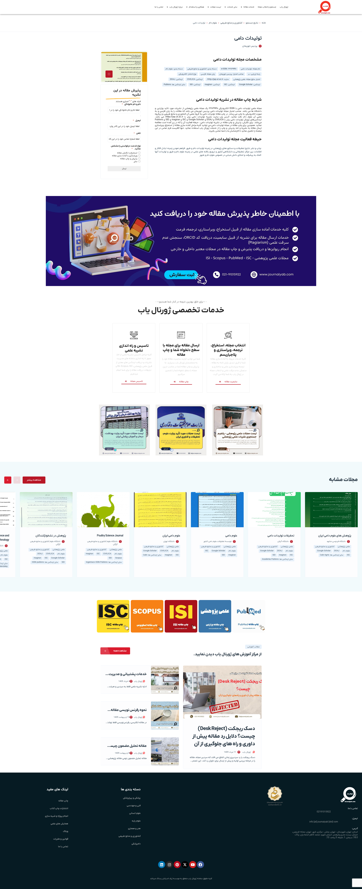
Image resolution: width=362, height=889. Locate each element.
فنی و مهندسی (134, 805)
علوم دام (213, 22)
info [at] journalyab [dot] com (323, 821)
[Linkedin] (161, 864)
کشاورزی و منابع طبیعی (231, 22)
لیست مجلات (215, 7)
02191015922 (324, 811)
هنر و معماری (134, 828)
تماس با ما (159, 7)
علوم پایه (136, 820)
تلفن (137, 133)
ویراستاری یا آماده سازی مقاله (124, 155)
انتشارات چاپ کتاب (59, 808)
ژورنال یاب (284, 7)
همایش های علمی (59, 823)
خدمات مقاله (249, 7)
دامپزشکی (136, 843)
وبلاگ (65, 831)
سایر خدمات (232, 7)
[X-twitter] (184, 864)
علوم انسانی (135, 813)
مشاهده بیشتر (34, 480)
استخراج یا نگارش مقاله (127, 152)
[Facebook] (200, 864)
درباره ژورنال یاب (176, 7)
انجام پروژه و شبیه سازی (56, 816)
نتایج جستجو (252, 22)
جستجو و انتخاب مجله (267, 7)
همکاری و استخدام (196, 7)
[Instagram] (169, 864)
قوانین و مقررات (60, 839)
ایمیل (137, 120)
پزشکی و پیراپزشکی (132, 798)
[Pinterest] (177, 864)
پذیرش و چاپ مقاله (128, 158)
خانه (264, 22)
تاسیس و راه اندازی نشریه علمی (134, 348)
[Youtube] (192, 864)
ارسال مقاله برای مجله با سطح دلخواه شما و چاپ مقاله (181, 350)
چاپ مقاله (63, 800)
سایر (135, 161)
